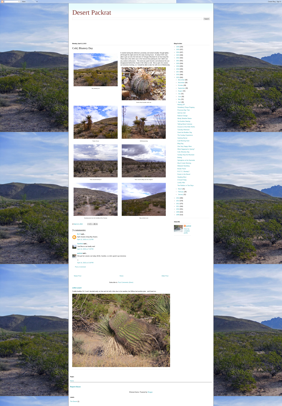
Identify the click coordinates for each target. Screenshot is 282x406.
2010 (178, 209)
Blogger (150, 392)
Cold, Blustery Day (183, 152)
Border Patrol (181, 169)
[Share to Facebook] (95, 224)
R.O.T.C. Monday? (183, 171)
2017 (178, 72)
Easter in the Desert (183, 174)
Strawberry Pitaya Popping (185, 107)
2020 (178, 63)
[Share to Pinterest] (97, 224)
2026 (178, 47)
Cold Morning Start (183, 141)
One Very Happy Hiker (184, 146)
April (179, 102)
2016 (178, 74)
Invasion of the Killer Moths (186, 127)
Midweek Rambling (183, 166)
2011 (178, 206)
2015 (178, 77)
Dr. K (79, 234)
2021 (178, 61)
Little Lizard (76, 288)
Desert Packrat (91, 12)
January (181, 194)
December (181, 80)
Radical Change (182, 116)
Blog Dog (180, 143)
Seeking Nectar (182, 138)
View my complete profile (187, 231)
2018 (178, 69)
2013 (178, 201)
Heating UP (181, 104)
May (179, 99)
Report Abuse (75, 387)
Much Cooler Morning (184, 163)
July (179, 94)
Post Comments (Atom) (125, 282)
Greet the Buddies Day (184, 132)
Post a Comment (80, 267)
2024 (178, 52)
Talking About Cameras (184, 124)
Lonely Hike (181, 182)
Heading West (181, 177)
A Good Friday (182, 180)
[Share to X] (92, 224)
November (181, 82)
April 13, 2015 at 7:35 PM (85, 249)
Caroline (80, 243)
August (180, 91)
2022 (178, 58)
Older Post (165, 276)
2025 (178, 49)
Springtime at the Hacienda (186, 160)
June (180, 96)
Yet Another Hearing (183, 121)
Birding (179, 157)
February (181, 192)
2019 (178, 66)
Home (121, 276)
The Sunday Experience (185, 135)
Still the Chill (181, 113)
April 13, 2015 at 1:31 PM (85, 239)
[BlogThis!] (90, 224)
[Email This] (88, 224)
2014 (178, 198)
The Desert (73, 401)
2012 (178, 203)
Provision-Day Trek (183, 110)
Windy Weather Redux (184, 118)
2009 (178, 212)
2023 (178, 55)
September (181, 88)
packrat (79, 253)
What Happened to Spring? (186, 149)
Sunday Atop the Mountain (185, 155)
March (180, 189)
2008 (178, 215)
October (181, 85)
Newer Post (77, 276)
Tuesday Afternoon (183, 129)
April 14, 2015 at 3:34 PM (85, 263)
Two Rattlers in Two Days (185, 185)
